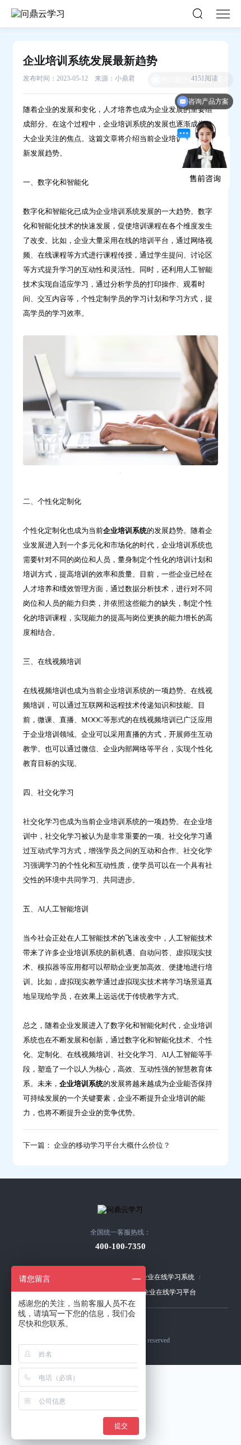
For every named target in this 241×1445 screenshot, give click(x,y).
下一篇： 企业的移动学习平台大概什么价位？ (96, 1145)
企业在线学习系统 (167, 1277)
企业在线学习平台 (169, 1292)
